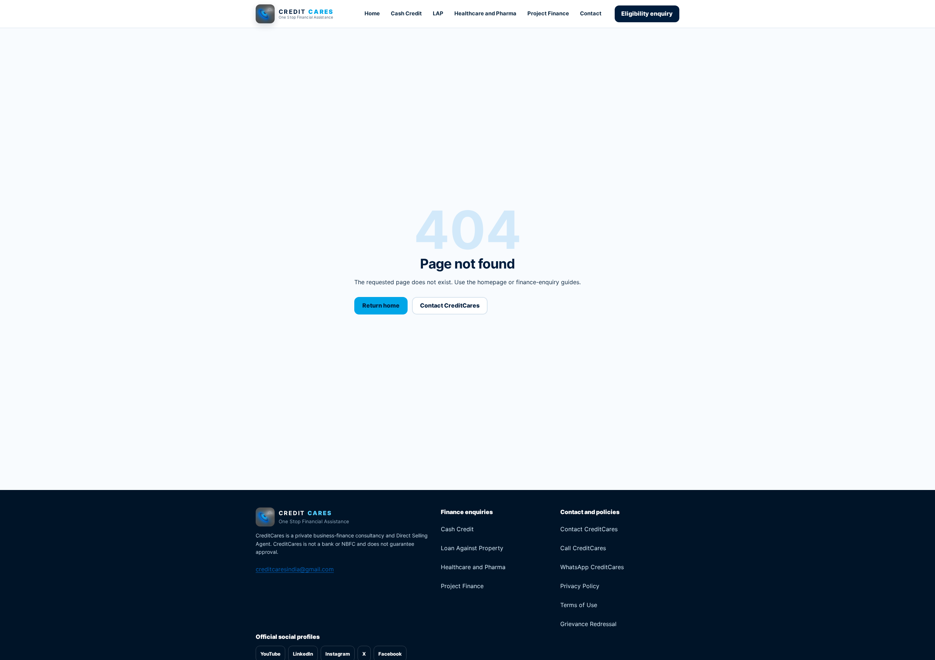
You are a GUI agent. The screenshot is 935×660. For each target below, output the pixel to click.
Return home (381, 305)
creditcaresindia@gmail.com (295, 569)
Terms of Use (578, 605)
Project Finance (548, 13)
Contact (591, 13)
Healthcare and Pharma (485, 13)
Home (372, 13)
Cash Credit (406, 13)
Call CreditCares (583, 548)
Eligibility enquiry (647, 13)
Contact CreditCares (450, 305)
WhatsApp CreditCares (592, 567)
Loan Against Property (472, 548)
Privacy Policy (579, 586)
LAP (438, 13)
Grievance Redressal (588, 624)
